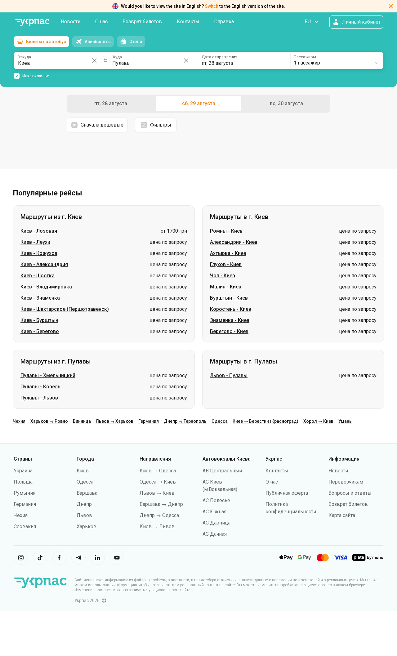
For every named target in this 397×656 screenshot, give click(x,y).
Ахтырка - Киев (228, 253)
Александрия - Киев (233, 242)
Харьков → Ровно (49, 421)
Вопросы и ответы (350, 493)
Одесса (220, 421)
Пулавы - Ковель (40, 387)
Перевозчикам (345, 482)
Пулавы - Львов (39, 398)
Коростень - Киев (230, 309)
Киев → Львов (157, 526)
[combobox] (336, 60)
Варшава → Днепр (161, 504)
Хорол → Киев (318, 421)
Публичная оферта (286, 493)
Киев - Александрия (44, 264)
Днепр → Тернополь (185, 421)
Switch (211, 6)
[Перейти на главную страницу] (32, 22)
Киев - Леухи (35, 242)
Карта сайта (341, 515)
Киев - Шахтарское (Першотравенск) (64, 309)
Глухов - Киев (226, 264)
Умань (345, 421)
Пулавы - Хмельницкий (47, 375)
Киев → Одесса (158, 471)
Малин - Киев (225, 287)
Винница (82, 421)
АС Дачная (215, 534)
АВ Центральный (222, 471)
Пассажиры (305, 57)
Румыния (24, 493)
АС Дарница (216, 523)
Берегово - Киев (229, 331)
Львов (84, 515)
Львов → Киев (157, 493)
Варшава (87, 493)
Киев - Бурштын (39, 320)
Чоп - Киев (222, 276)
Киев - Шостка (37, 276)
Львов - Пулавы (229, 375)
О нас (101, 22)
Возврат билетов (142, 22)
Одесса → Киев (158, 482)
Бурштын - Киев (229, 298)
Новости (70, 22)
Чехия (19, 421)
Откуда (24, 57)
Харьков (86, 526)
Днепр (84, 504)
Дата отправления (219, 57)
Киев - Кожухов (38, 253)
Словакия (25, 526)
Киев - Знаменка (40, 298)
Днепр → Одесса (159, 515)
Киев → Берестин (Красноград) (265, 421)
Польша (23, 482)
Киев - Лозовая (38, 231)
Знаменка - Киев (229, 320)
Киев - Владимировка (46, 287)
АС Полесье (216, 500)
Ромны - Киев (226, 231)
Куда (117, 57)
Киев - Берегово (39, 331)
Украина (23, 471)
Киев (83, 471)
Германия (148, 421)
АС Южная (214, 512)
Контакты (188, 22)
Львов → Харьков (114, 421)
